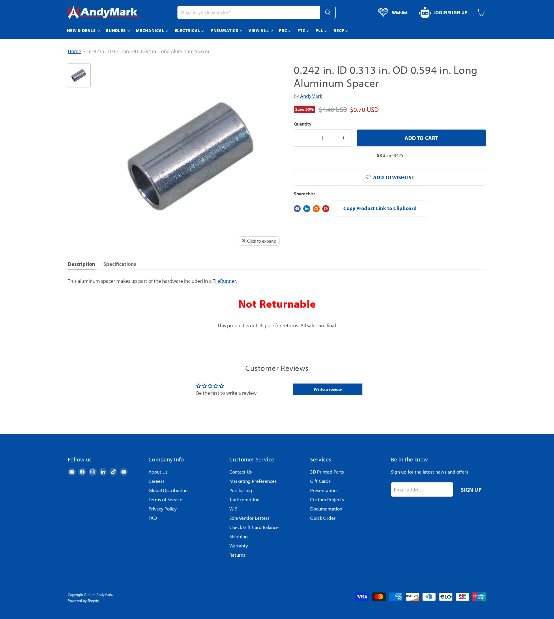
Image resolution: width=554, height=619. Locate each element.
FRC (283, 30)
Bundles (116, 30)
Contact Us (240, 472)
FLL (320, 30)
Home (74, 51)
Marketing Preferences (253, 481)
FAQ (153, 518)
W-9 (233, 509)
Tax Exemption (244, 499)
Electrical (188, 30)
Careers (156, 481)
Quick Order (323, 518)
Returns (237, 555)
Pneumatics (225, 30)
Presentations (324, 490)
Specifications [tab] (119, 264)
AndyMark (311, 96)
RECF (339, 30)
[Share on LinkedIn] (306, 208)
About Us (158, 472)
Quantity (302, 123)
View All (259, 30)
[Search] (328, 12)
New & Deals (82, 30)
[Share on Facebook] (297, 208)
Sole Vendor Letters (249, 518)
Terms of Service (165, 499)
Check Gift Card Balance (254, 527)
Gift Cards (320, 481)
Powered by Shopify (83, 600)
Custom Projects (327, 499)
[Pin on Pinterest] (325, 208)
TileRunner (224, 281)
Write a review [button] (328, 389)
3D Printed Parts (327, 472)
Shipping (238, 536)
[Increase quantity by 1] (343, 138)
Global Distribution (168, 490)
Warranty (238, 546)
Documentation (326, 509)
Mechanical (150, 30)
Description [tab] (81, 264)
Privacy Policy (163, 509)
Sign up (471, 489)
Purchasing (240, 490)
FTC (301, 30)
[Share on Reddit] (316, 208)
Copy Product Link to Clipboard (380, 208)
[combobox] (248, 12)
